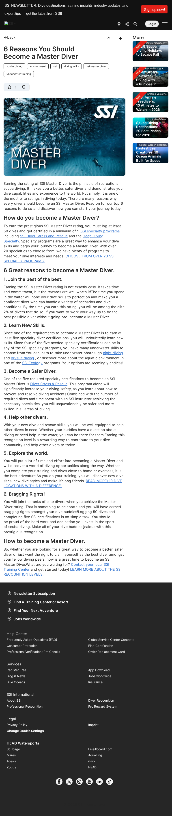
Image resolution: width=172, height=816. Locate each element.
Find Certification (100, 646)
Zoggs (11, 767)
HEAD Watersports (23, 743)
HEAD (92, 767)
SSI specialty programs (100, 231)
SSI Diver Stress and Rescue (44, 236)
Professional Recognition (25, 706)
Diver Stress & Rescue (48, 384)
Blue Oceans (16, 682)
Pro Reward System (102, 706)
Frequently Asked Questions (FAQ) (32, 639)
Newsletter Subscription (34, 593)
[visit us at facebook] (61, 781)
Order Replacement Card (106, 652)
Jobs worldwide (27, 619)
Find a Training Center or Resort (41, 602)
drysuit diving (22, 358)
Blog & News (16, 676)
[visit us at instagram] (81, 781)
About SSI (14, 700)
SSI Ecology (32, 363)
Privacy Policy (17, 725)
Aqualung (95, 755)
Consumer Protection (22, 646)
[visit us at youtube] (91, 781)
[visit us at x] (71, 781)
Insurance (95, 682)
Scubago (13, 749)
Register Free (16, 670)
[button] (154, 9)
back (11, 37)
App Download (99, 670)
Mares (11, 755)
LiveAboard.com (100, 749)
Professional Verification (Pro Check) (33, 652)
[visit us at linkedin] (101, 781)
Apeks (11, 761)
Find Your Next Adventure (36, 610)
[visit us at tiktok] (111, 781)
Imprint (93, 725)
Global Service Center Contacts (111, 639)
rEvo (91, 761)
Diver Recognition (101, 700)
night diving (113, 353)
